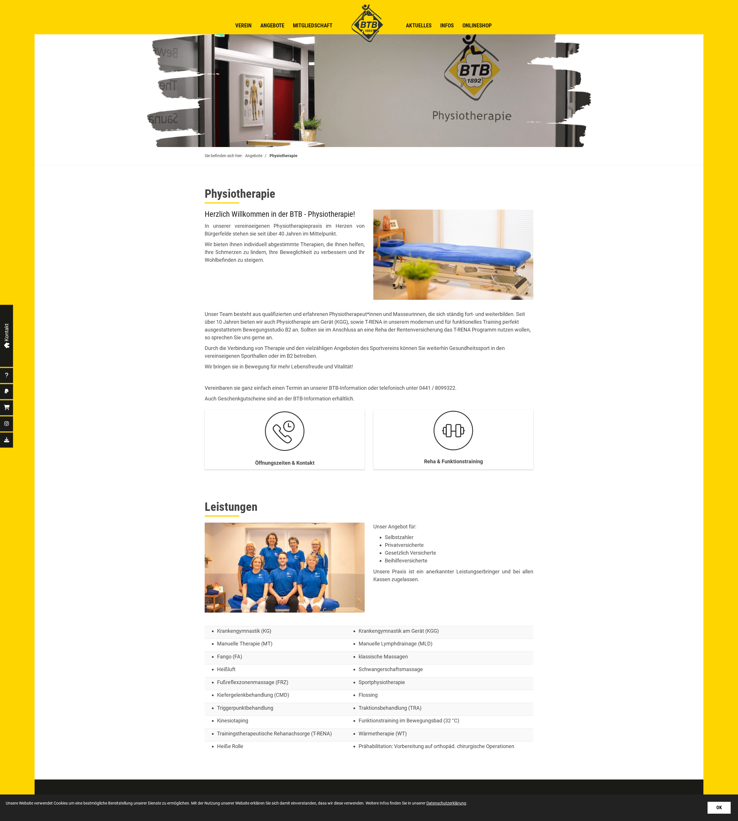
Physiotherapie (284, 155)
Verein (243, 25)
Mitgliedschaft (312, 25)
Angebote (272, 25)
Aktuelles (419, 25)
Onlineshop (477, 25)
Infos (447, 25)
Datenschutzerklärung (446, 803)
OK (719, 807)
